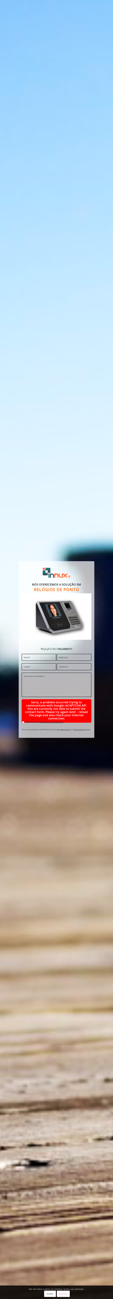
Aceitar (50, 1294)
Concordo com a (45, 722)
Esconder (63, 1294)
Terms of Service (80, 730)
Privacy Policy (65, 730)
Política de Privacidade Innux (51, 722)
